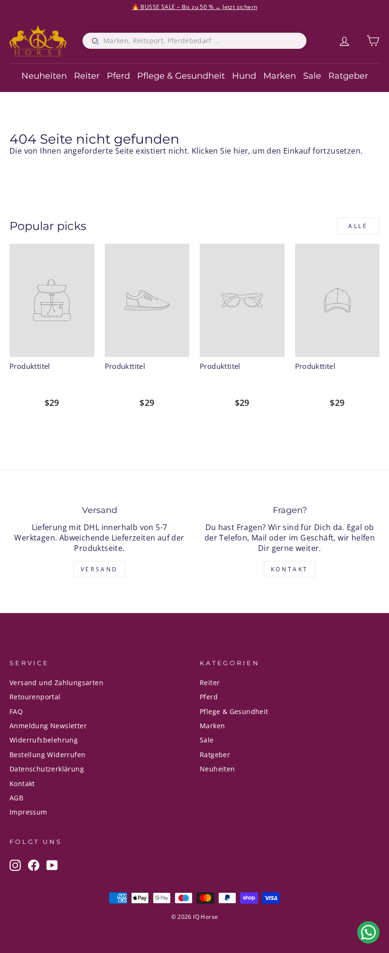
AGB (16, 797)
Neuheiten (44, 76)
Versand (99, 569)
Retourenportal (35, 696)
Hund (244, 76)
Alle (358, 226)
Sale (312, 76)
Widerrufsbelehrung (43, 739)
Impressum (28, 811)
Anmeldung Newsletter (48, 725)
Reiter (87, 76)
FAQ (16, 711)
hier (241, 151)
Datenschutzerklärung (46, 768)
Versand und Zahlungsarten (56, 682)
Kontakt (289, 569)
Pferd (118, 76)
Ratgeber (348, 76)
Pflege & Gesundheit (181, 76)
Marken (279, 76)
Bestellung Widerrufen (47, 754)
